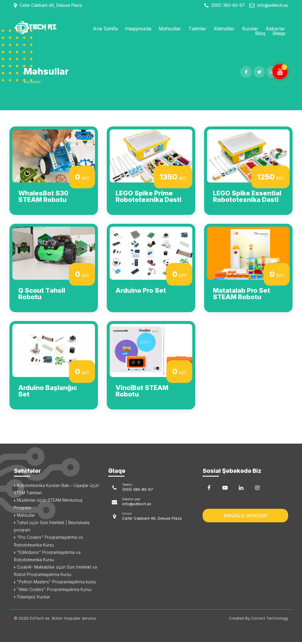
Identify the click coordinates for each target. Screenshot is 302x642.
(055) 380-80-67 (227, 5)
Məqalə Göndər (245, 515)
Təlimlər (197, 29)
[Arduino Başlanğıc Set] (53, 350)
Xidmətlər (224, 29)
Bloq (260, 33)
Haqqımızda (138, 29)
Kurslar (250, 29)
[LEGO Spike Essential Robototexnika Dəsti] (248, 155)
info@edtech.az (272, 5)
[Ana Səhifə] (45, 27)
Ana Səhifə (105, 29)
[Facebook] (209, 488)
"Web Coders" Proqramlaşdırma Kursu (53, 589)
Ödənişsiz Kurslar (33, 596)
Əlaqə (279, 33)
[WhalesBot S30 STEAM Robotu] (53, 155)
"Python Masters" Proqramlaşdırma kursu (56, 581)
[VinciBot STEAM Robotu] (151, 350)
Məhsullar (170, 29)
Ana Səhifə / (33, 82)
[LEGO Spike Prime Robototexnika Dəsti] (151, 155)
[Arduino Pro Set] (151, 253)
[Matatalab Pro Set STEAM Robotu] (248, 253)
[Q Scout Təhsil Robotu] (53, 253)
